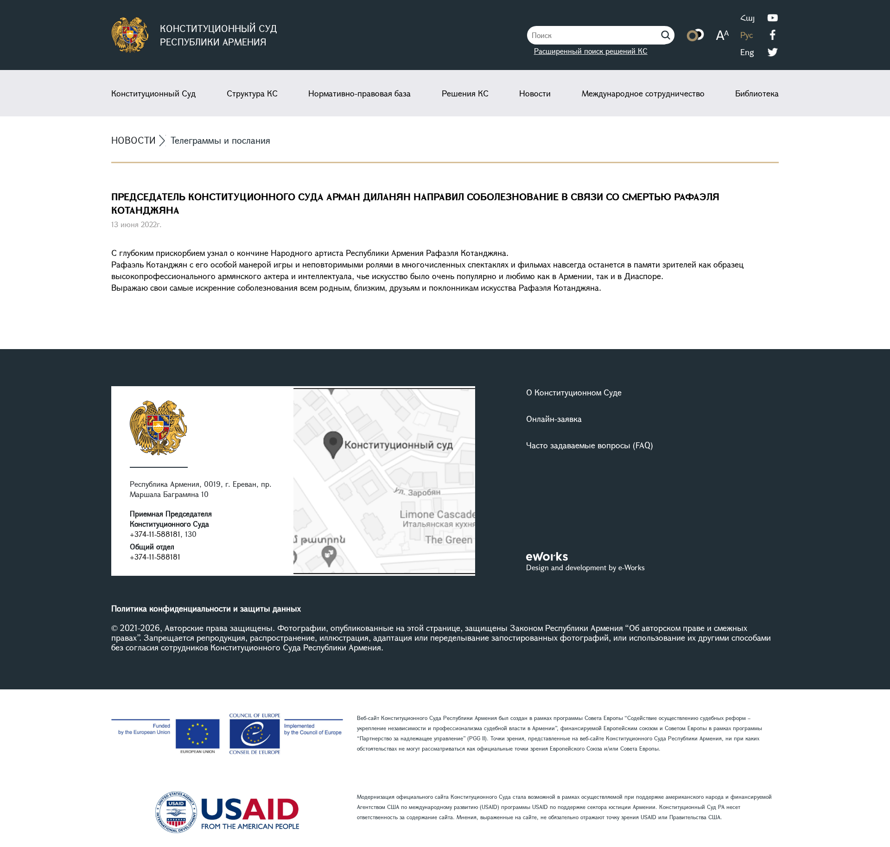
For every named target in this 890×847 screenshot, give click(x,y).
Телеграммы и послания (220, 140)
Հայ (747, 17)
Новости (535, 93)
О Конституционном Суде (574, 392)
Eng (747, 51)
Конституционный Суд (153, 93)
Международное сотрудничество (643, 93)
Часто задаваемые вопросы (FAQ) (589, 445)
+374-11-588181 (155, 534)
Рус (746, 34)
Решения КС (465, 93)
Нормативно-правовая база (359, 93)
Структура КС (252, 93)
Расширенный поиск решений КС (591, 51)
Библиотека (757, 93)
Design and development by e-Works (585, 567)
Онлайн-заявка (554, 418)
